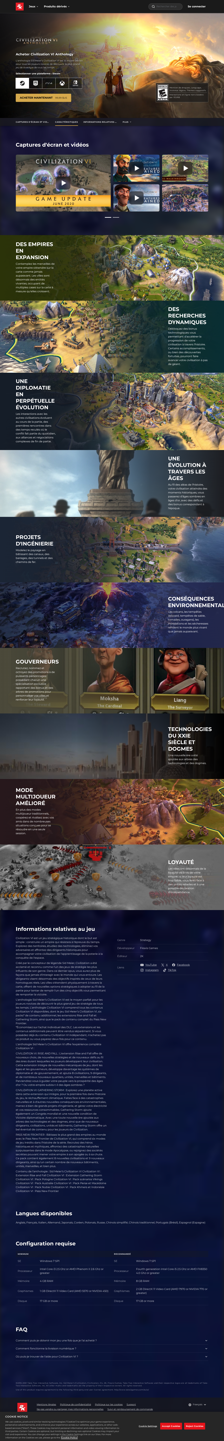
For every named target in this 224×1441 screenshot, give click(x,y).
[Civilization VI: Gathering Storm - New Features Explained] (136, 168)
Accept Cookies (171, 1426)
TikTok (172, 970)
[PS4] (48, 83)
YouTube (151, 964)
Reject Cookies (194, 1426)
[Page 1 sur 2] (108, 217)
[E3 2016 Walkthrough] (185, 168)
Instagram (152, 970)
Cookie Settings (148, 1426)
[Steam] (22, 83)
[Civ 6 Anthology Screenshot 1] (185, 197)
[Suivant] (213, 182)
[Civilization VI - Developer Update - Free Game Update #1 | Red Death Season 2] (63, 183)
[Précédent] (11, 182)
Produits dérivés (55, 6)
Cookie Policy (69, 1437)
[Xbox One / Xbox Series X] (62, 83)
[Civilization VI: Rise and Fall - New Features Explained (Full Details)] (136, 197)
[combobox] (165, 6)
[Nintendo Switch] (75, 83)
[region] (112, 1426)
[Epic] (35, 83)
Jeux (32, 6)
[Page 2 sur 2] (116, 217)
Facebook (183, 964)
